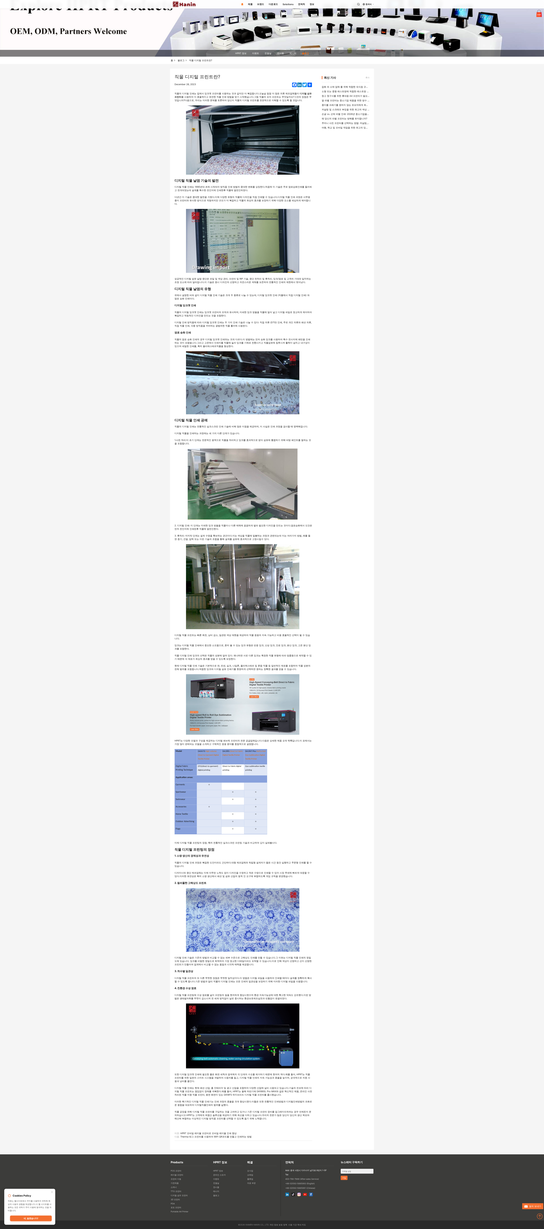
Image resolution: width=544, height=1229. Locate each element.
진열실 (268, 53)
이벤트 (255, 53)
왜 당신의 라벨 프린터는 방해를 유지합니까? (344, 118)
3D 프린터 (175, 1199)
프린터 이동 (176, 1179)
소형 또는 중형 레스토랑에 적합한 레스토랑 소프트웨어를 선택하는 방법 (358, 91)
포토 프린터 (176, 1207)
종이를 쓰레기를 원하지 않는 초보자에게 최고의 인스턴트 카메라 (355, 105)
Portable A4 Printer (179, 1211)
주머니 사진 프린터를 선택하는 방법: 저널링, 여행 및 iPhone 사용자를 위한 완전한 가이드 (367, 123)
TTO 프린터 (176, 1191)
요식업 (250, 1171)
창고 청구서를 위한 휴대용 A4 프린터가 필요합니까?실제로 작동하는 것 (358, 95)
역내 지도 (301, 1224)
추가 (367, 77)
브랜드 (260, 4)
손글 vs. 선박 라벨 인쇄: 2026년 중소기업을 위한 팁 (348, 114)
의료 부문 (251, 1183)
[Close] (52, 1192)
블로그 (305, 53)
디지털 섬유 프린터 (179, 1195)
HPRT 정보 (240, 53)
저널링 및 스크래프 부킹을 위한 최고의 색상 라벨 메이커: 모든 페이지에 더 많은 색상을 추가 (369, 109)
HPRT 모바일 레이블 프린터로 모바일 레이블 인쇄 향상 (208, 1133)
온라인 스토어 (219, 1175)
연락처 (301, 4)
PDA (173, 1203)
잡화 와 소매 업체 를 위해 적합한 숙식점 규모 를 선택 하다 (352, 86)
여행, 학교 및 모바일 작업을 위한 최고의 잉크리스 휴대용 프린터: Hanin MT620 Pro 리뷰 (367, 127)
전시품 (280, 53)
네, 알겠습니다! (31, 1218)
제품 (250, 4)
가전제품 (175, 1183)
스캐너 (174, 1187)
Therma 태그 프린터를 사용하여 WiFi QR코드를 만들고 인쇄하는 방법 (216, 1136)
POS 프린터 (176, 1171)
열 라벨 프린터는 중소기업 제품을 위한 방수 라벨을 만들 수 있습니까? (357, 100)
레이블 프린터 (177, 1175)
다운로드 (273, 4)
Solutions (288, 4)
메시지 (293, 53)
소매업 (250, 1175)
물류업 (250, 1179)
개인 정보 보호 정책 (278, 1224)
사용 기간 (292, 1224)
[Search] (358, 4)
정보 (312, 4)
